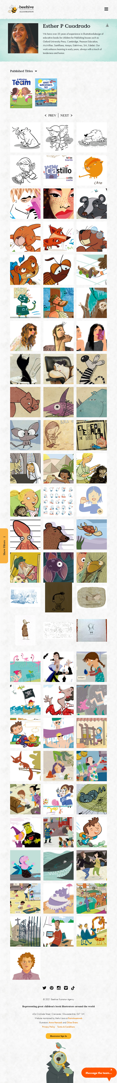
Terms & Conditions (66, 1026)
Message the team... (99, 1072)
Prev (52, 115)
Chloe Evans (72, 1022)
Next (64, 115)
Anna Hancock (55, 1022)
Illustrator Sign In (58, 1036)
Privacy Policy (48, 1026)
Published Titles (21, 71)
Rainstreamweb (75, 1018)
